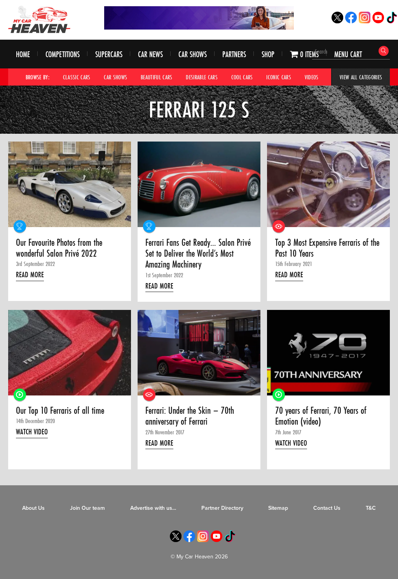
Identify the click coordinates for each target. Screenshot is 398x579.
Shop (268, 54)
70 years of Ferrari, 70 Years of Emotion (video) (321, 416)
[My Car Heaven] (39, 19)
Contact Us (326, 508)
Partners (234, 54)
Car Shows (192, 54)
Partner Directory (222, 508)
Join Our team (87, 508)
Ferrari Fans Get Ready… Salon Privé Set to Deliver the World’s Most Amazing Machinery (198, 253)
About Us (33, 508)
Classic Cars (77, 77)
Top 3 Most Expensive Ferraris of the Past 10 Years (327, 248)
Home (23, 54)
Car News (150, 54)
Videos (312, 77)
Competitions (62, 54)
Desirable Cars (202, 77)
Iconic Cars (278, 77)
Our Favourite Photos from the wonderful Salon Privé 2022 (59, 248)
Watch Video (32, 432)
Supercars (108, 54)
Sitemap (278, 508)
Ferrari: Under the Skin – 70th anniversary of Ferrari (189, 416)
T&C (371, 508)
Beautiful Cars (157, 77)
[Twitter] (337, 21)
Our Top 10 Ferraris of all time (60, 410)
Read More (30, 274)
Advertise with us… (153, 508)
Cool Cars (242, 77)
